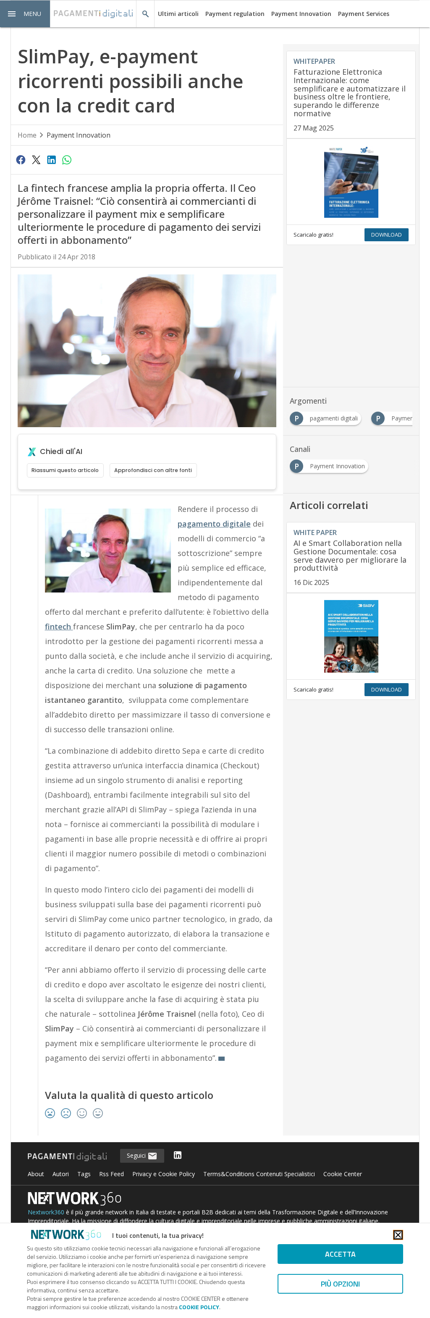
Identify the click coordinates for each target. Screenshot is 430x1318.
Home (27, 135)
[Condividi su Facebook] (21, 159)
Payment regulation (235, 14)
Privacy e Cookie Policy (163, 1174)
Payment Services (363, 14)
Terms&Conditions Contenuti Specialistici (259, 1174)
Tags (84, 1174)
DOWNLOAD (386, 234)
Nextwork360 (46, 1212)
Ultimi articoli (178, 14)
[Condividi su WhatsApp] (66, 159)
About (36, 1174)
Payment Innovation (301, 14)
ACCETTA (340, 1254)
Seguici (137, 1155)
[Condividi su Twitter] (36, 159)
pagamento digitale (214, 524)
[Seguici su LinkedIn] (178, 1155)
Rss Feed (111, 1174)
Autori (60, 1174)
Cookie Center (342, 1174)
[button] (25, 13)
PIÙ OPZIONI (340, 1283)
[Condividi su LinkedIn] (51, 159)
